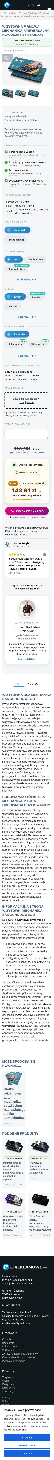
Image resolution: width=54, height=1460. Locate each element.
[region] (27, 1432)
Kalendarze (8, 1388)
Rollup (5, 1401)
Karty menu (8, 1384)
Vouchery (7, 1391)
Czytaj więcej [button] (15, 573)
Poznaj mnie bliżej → (27, 659)
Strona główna (11, 13)
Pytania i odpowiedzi (13, 1361)
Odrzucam (27, 1453)
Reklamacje (8, 1350)
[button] (7, 58)
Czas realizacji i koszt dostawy (18, 1357)
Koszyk (30, 4)
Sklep (23, 13)
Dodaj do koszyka (30, 510)
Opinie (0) (33, 684)
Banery (6, 1397)
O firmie (6, 1339)
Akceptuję (27, 1437)
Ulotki (5, 1380)
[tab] (19, 684)
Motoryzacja (22, 120)
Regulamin (8, 1343)
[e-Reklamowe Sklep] (6, 5)
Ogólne (33, 120)
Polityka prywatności (14, 1346)
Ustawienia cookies (27, 1445)
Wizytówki (33, 13)
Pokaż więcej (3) (25, 279)
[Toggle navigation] (49, 9)
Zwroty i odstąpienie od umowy (20, 1353)
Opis (18, 684)
